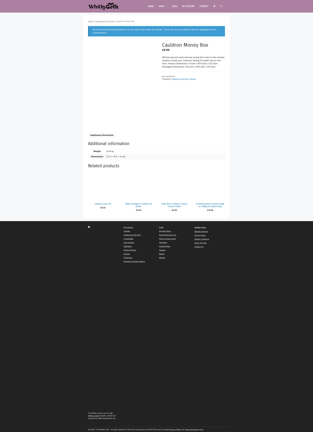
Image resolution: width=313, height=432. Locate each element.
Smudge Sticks (165, 231)
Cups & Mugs (128, 242)
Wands (161, 254)
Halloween (127, 246)
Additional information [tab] (102, 135)
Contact (204, 6)
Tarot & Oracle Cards (167, 239)
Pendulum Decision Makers (134, 261)
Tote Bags (163, 242)
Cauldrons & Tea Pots (104, 21)
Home (151, 6)
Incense (126, 254)
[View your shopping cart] (214, 6)
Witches (193, 79)
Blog (174, 6)
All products (128, 227)
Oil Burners (127, 258)
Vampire (162, 250)
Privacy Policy (200, 235)
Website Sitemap (201, 231)
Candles (126, 231)
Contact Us (198, 247)
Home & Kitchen (129, 250)
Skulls (161, 227)
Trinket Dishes (164, 246)
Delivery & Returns (201, 239)
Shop (161, 6)
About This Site (200, 243)
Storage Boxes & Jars (167, 235)
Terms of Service (191, 429)
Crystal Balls (128, 239)
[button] (221, 6)
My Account (188, 6)
